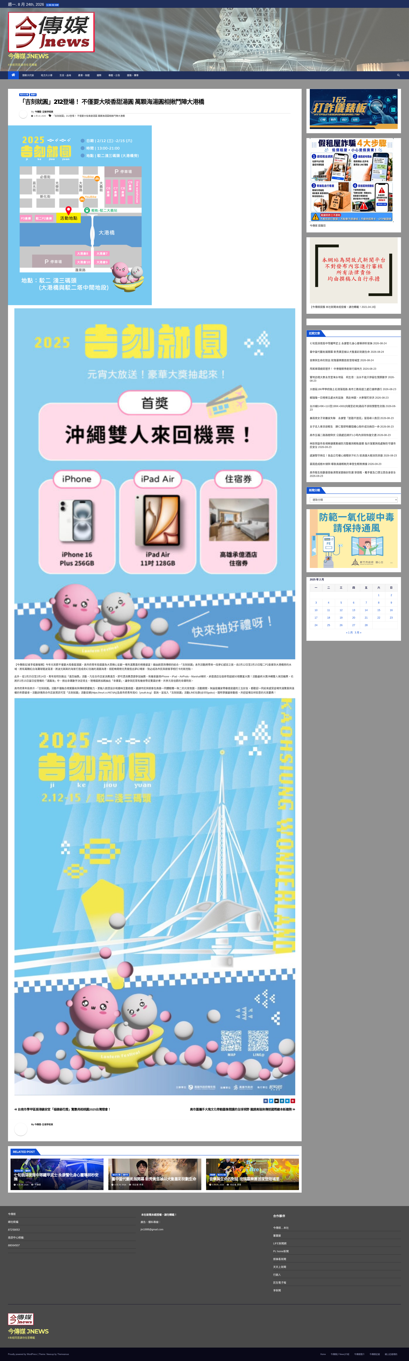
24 (316, 625)
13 (353, 610)
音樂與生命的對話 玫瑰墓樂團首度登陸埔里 (244, 1179)
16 (391, 610)
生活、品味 (65, 75)
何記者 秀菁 (137, 1185)
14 (366, 610)
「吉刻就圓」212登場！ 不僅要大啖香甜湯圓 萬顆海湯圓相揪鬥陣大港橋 (89, 116)
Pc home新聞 (281, 1251)
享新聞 (277, 1290)
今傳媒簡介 (359, 1354)
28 (366, 625)
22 (378, 617)
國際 (99, 75)
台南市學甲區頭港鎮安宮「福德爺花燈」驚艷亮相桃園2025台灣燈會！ (64, 1109)
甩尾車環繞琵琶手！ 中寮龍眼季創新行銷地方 (336, 368)
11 (328, 610)
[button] (398, 75)
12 (341, 610)
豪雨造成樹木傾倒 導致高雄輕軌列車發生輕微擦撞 (338, 464)
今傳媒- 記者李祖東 (44, 111)
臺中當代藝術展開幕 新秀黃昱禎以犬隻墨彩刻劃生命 (154, 1179)
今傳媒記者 (375, 1354)
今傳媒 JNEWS (28, 56)
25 (328, 625)
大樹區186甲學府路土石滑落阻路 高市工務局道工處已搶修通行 (346, 389)
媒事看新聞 (279, 1259)
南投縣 (212, 1175)
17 (316, 617)
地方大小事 (47, 75)
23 (391, 617)
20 (353, 617)
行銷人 (277, 1274)
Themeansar (63, 1354)
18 (328, 617)
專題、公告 (114, 75)
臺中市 (125, 1175)
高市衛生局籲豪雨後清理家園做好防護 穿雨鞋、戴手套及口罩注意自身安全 (353, 472)
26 (341, 625)
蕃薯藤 (277, 1235)
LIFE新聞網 (279, 1243)
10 (316, 610)
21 (366, 617)
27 (353, 625)
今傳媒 (37, 1185)
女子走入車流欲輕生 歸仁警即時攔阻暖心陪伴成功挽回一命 (345, 426)
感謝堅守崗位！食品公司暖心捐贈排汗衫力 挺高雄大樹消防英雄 (346, 455)
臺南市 (27, 1171)
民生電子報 (279, 1282)
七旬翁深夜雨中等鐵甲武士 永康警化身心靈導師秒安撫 (56, 1177)
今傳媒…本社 (281, 1227)
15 (378, 610)
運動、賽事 (133, 75)
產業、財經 (84, 75)
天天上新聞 (279, 1267)
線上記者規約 (391, 1354)
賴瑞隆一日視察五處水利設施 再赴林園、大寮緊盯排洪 (342, 397)
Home (323, 1354)
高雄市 (33, 95)
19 (341, 617)
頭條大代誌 (28, 75)
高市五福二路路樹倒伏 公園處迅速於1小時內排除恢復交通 (343, 435)
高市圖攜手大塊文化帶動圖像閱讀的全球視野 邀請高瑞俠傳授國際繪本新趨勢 (241, 1109)
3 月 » (358, 632)
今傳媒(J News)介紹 (340, 1354)
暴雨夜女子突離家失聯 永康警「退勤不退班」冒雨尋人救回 (345, 418)
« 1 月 (349, 632)
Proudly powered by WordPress (23, 1354)
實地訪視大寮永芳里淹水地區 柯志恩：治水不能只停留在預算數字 (348, 377)
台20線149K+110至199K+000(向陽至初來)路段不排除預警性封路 (347, 406)
